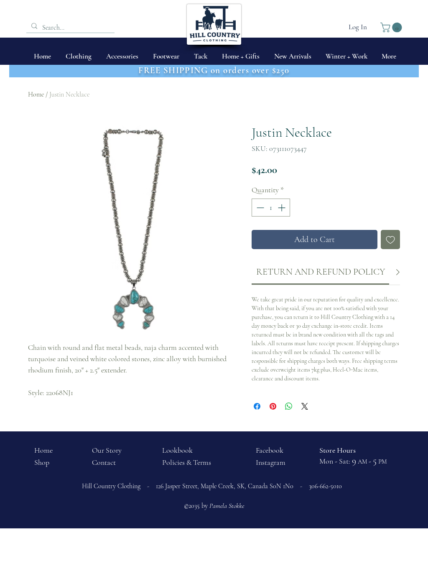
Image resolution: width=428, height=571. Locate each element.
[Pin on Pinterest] (273, 406)
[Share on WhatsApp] (289, 406)
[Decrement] (259, 207)
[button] (392, 27)
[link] (320, 271)
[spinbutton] (271, 207)
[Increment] (282, 207)
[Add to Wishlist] (390, 239)
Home (36, 94)
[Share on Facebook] (257, 406)
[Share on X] (305, 406)
